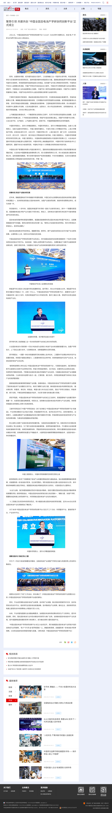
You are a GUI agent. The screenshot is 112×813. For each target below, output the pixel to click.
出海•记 (58, 697)
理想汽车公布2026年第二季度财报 (92, 68)
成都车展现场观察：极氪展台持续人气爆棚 (94, 42)
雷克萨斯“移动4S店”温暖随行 (91, 33)
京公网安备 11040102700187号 (69, 807)
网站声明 (43, 791)
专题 (99, 9)
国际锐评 (26, 2)
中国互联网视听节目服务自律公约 (11, 807)
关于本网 (6, 791)
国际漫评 (20, 2)
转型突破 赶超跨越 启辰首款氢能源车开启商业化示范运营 (26, 662)
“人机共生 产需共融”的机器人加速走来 (59, 735)
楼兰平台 (86, 2)
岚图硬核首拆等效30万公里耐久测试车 (93, 72)
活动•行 (58, 729)
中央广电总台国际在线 (30, 29)
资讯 (47, 9)
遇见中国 (62, 2)
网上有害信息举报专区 (46, 794)
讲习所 (15, 2)
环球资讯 (24, 791)
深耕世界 (70, 2)
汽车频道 (12, 15)
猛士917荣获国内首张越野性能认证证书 (20, 665)
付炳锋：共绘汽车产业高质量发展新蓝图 (94, 109)
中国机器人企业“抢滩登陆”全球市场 (57, 768)
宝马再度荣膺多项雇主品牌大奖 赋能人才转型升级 (23, 658)
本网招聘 (13, 791)
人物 (83, 9)
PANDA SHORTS (95, 2)
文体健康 (78, 2)
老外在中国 (48, 2)
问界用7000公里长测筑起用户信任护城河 (94, 38)
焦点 (31, 9)
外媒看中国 (56, 2)
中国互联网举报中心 (10, 802)
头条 (65, 9)
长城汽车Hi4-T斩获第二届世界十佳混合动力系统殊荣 (24, 669)
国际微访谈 (41, 2)
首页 (5, 2)
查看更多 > (103, 15)
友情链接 (50, 791)
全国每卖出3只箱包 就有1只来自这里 (58, 703)
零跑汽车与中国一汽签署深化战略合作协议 (94, 76)
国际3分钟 (33, 2)
